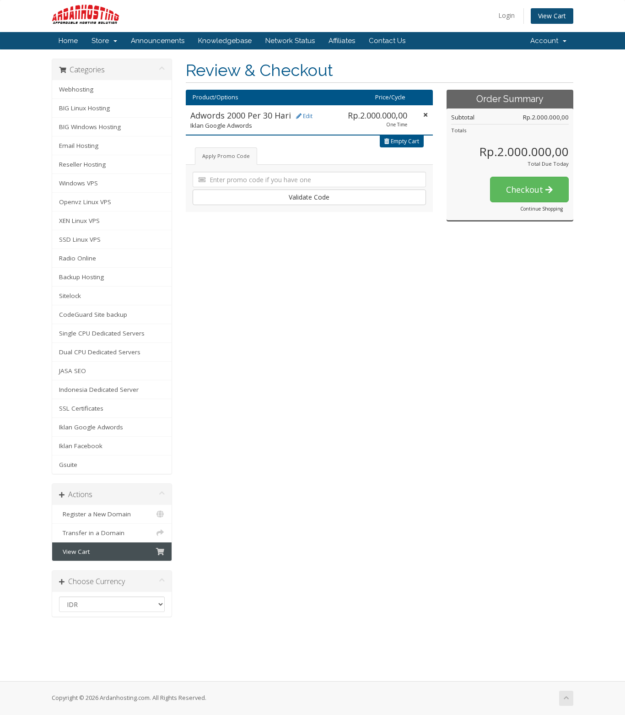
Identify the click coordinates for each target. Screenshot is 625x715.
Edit (307, 116)
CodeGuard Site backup (93, 314)
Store (102, 41)
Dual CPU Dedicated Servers (99, 352)
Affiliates (342, 41)
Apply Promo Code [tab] (226, 155)
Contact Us (387, 41)
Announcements (157, 41)
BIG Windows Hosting (90, 127)
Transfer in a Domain (91, 533)
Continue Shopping (541, 209)
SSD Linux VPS (80, 239)
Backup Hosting (81, 277)
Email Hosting (78, 145)
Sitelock (70, 296)
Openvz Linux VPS (85, 202)
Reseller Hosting (82, 164)
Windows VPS (78, 183)
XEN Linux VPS (79, 221)
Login (506, 15)
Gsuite (68, 464)
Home (68, 41)
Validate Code (309, 197)
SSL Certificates (81, 408)
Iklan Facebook (80, 446)
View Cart (552, 15)
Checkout (525, 189)
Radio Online (77, 258)
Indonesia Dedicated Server (99, 389)
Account (546, 41)
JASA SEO (72, 371)
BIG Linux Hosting (84, 108)
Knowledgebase (225, 41)
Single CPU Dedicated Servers (102, 333)
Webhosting (76, 89)
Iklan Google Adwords (91, 427)
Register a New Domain (95, 514)
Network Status (290, 41)
